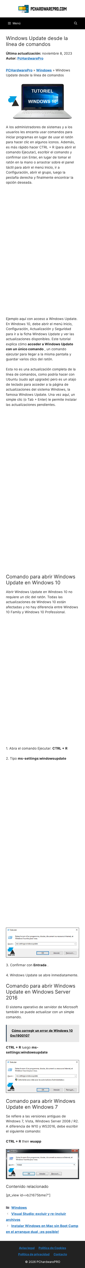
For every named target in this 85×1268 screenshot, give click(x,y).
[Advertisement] (42, 232)
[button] (75, 23)
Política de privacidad (34, 1254)
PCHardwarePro (19, 70)
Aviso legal (27, 1248)
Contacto (60, 1254)
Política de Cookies (52, 1248)
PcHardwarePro (30, 58)
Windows (44, 70)
